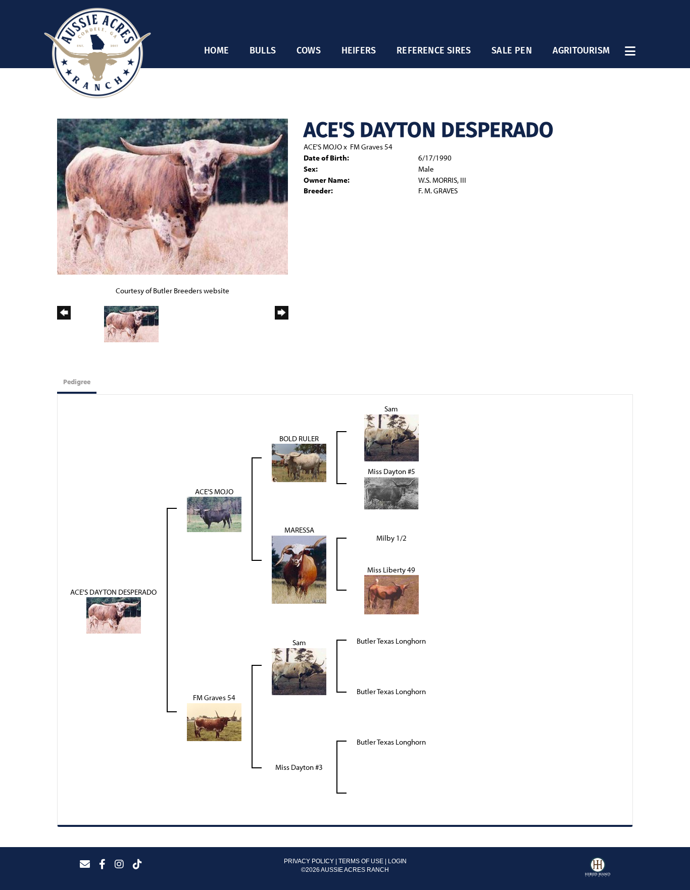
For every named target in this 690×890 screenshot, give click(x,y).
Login (397, 861)
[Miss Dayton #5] (391, 492)
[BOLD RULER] (299, 462)
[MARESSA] (299, 568)
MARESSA (299, 530)
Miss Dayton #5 (391, 471)
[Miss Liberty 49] (391, 594)
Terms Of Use (360, 861)
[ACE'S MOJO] (214, 513)
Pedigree (76, 381)
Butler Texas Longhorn (391, 641)
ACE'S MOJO (323, 146)
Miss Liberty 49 (391, 569)
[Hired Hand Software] (597, 868)
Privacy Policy (309, 861)
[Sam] (391, 437)
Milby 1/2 (391, 538)
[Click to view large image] (172, 195)
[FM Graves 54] (214, 721)
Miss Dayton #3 (299, 767)
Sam (391, 408)
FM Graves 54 (371, 146)
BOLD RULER (299, 438)
